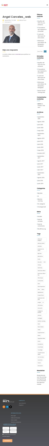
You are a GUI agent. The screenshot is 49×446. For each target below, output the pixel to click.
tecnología (40, 349)
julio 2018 (40, 144)
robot (39, 335)
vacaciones (40, 360)
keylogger (40, 318)
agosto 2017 (41, 161)
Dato (39, 289)
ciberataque (40, 277)
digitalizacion (40, 292)
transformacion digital (41, 353)
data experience (41, 286)
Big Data (40, 193)
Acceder (40, 216)
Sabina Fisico (22, 20)
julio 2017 (40, 164)
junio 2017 (40, 167)
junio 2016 (40, 183)
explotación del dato (41, 298)
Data (39, 283)
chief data (40, 267)
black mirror (40, 256)
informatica (40, 305)
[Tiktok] (10, 407)
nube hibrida (40, 326)
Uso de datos (41, 357)
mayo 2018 (41, 150)
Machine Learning (41, 321)
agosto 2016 (41, 177)
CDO (45, 262)
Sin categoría (41, 204)
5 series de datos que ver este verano (41, 35)
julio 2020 (40, 124)
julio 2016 (40, 180)
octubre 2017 (41, 153)
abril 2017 (40, 170)
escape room (41, 295)
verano (39, 362)
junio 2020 (40, 127)
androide (40, 246)
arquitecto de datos (41, 249)
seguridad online (41, 338)
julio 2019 (40, 141)
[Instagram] (4, 407)
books (39, 259)
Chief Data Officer (41, 270)
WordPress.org (42, 229)
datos (43, 289)
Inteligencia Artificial (40, 311)
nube (39, 324)
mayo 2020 (41, 130)
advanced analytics (40, 239)
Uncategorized (42, 207)
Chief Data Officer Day (41, 274)
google (39, 302)
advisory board (41, 243)
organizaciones (41, 332)
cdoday (39, 264)
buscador (40, 262)
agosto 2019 (41, 138)
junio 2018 (40, 147)
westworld (40, 365)
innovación (40, 308)
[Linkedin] (7, 407)
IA (38, 196)
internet (39, 315)
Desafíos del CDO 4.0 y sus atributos (41, 22)
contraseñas (40, 280)
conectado (18, 54)
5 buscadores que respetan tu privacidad (42, 29)
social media (40, 347)
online (39, 329)
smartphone (40, 344)
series (39, 341)
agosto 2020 (41, 121)
